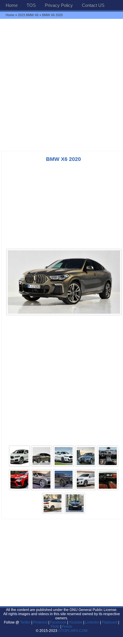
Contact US (93, 5)
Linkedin (92, 622)
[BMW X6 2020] (64, 314)
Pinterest (40, 622)
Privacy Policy (59, 5)
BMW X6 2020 (63, 159)
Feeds (67, 626)
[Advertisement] (61, 84)
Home (12, 5)
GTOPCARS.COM (72, 631)
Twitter (25, 622)
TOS (31, 5)
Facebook (58, 622)
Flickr (55, 626)
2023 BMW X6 (28, 15)
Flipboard (109, 622)
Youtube (75, 622)
